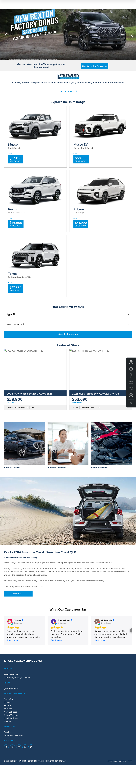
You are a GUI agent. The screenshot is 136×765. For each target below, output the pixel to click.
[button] (4, 630)
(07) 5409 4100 (11, 688)
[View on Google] (10, 621)
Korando (8, 708)
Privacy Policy (51, 761)
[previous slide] (6, 35)
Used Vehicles (11, 718)
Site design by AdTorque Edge (119, 761)
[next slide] (132, 37)
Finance (7, 721)
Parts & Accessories (13, 735)
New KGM (8, 699)
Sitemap (62, 761)
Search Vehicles (68, 334)
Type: (9, 314)
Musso (7, 702)
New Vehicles (10, 711)
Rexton (7, 705)
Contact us (17, 593)
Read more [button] (12, 640)
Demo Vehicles (11, 714)
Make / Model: (13, 324)
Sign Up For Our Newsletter (94, 65)
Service (7, 731)
